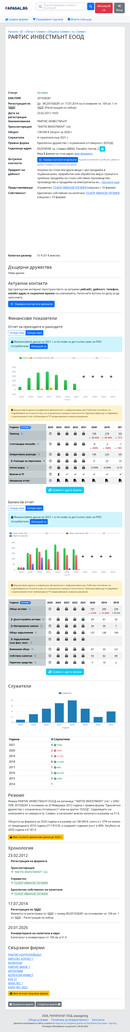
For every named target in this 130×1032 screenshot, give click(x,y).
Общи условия (38, 1020)
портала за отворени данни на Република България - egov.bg (85, 1023)
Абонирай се (104, 8)
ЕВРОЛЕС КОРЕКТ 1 (21, 959)
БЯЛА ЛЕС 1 (15, 983)
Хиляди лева (17, 332)
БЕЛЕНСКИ (15, 963)
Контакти (98, 1020)
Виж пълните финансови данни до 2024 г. (37, 837)
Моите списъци (80, 19)
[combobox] (61, 6)
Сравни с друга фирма (67, 490)
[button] (50, 435)
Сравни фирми (18, 19)
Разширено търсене (49, 19)
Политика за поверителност (70, 1020)
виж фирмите (83, 153)
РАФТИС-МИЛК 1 (19, 967)
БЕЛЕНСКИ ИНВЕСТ (20, 975)
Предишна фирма (22, 1004)
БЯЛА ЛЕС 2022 (18, 987)
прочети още (111, 182)
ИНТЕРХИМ (15, 971)
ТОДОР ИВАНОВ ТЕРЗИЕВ (69, 187)
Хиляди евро (34, 332)
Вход (119, 10)
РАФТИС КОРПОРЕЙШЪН (24, 955)
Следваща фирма (47, 1004)
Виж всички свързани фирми (30, 993)
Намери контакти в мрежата (59, 159)
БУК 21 (12, 979)
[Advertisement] (69, 65)
